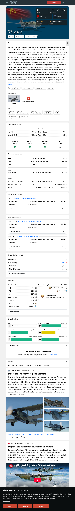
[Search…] (63, 2)
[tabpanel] (37, 205)
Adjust (41, 506)
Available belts (15, 209)
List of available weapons (17, 273)
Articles (50, 88)
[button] (67, 43)
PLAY (54, 2)
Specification (15, 88)
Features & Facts (40, 88)
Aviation (10, 434)
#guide (30, 434)
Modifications (14, 311)
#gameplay (50, 434)
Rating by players (27, 88)
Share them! (53, 354)
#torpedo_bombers (39, 434)
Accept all (25, 506)
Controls (17, 434)
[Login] (67, 2)
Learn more (6, 501)
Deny (10, 506)
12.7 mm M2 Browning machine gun (24, 199)
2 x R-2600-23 (33, 161)
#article (24, 434)
